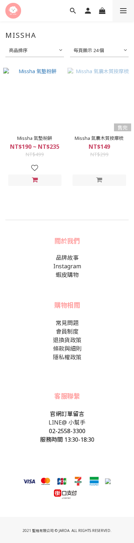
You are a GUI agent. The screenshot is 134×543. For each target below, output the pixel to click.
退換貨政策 (67, 340)
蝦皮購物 (67, 275)
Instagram (67, 266)
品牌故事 (67, 258)
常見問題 (67, 323)
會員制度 (67, 331)
